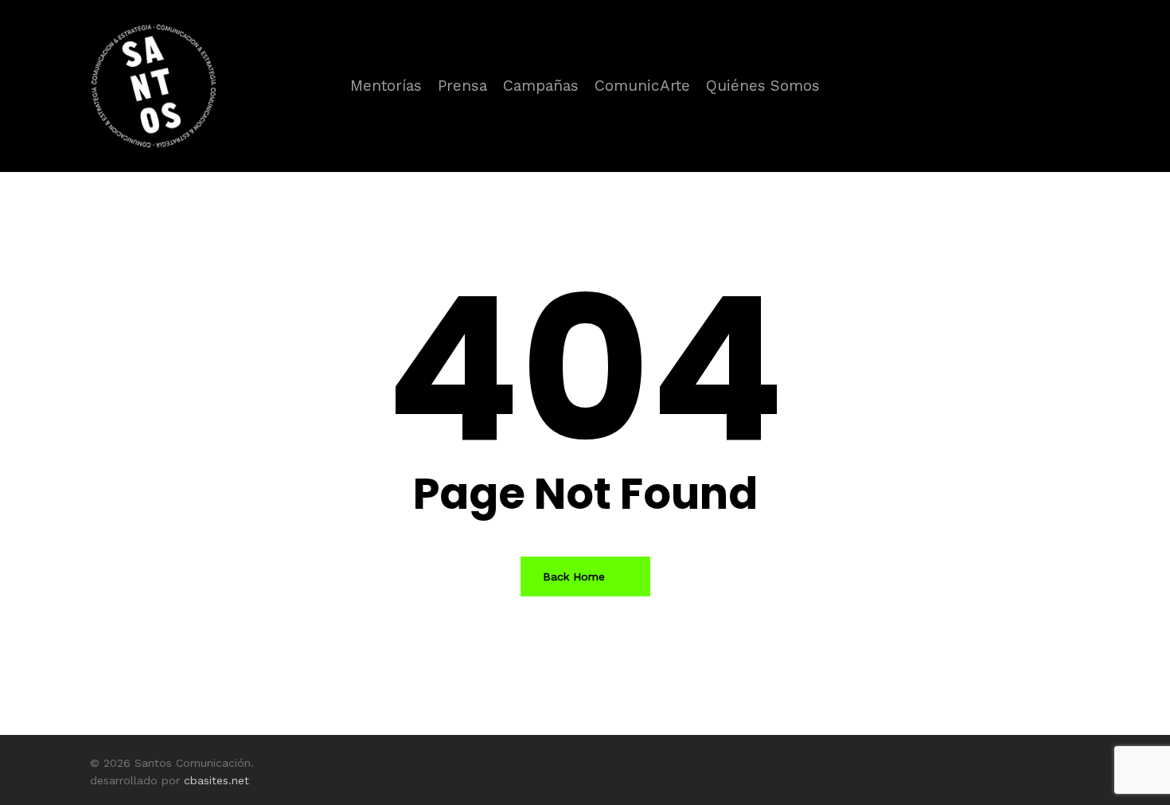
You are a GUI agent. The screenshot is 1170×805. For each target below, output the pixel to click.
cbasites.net (216, 780)
